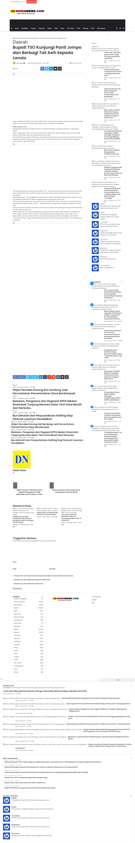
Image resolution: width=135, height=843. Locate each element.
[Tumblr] (45, 377)
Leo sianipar (104, 222)
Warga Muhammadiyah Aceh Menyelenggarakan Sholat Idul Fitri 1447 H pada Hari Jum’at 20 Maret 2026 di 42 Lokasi (106, 730)
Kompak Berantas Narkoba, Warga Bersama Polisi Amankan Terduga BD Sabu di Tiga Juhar (113, 354)
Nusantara (17, 635)
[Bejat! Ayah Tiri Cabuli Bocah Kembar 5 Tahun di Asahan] (47, 510)
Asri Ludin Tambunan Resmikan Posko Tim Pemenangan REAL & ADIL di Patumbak (71, 517)
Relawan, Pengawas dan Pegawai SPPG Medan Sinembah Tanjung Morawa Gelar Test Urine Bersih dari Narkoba (47, 404)
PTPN (78, 28)
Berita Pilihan (18, 605)
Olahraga (85, 28)
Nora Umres (104, 239)
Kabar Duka (17, 623)
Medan (16, 629)
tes (107, 35)
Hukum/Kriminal (19, 617)
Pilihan (16, 647)
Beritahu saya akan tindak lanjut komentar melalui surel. (32, 579)
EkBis (56, 28)
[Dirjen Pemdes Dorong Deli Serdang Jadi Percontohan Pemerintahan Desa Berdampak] (106, 87)
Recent (94, 43)
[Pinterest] (49, 377)
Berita (17, 28)
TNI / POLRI (70, 28)
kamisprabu (103, 248)
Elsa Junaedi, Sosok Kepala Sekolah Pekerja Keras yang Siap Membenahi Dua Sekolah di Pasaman (113, 294)
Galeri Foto (17, 614)
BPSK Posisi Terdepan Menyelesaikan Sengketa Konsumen (112, 152)
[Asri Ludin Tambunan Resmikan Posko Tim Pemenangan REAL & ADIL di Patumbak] (72, 512)
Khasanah (42, 28)
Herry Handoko (105, 265)
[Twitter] (47, 69)
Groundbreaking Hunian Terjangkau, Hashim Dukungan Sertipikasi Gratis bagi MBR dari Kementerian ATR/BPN (113, 135)
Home (16, 38)
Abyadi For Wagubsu (20, 598)
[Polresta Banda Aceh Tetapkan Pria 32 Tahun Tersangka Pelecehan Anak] (106, 68)
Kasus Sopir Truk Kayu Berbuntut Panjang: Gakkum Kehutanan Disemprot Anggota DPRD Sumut (112, 114)
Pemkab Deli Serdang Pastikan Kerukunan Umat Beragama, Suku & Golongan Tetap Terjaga (23, 519)
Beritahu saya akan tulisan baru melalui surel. (28, 583)
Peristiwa (17, 644)
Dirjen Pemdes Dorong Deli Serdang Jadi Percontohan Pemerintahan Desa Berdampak (44, 391)
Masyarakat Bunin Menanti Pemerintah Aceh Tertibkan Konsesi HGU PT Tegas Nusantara (99, 724)
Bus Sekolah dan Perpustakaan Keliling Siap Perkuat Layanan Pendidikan (43, 417)
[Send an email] (24, 63)
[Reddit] (54, 377)
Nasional (16, 632)
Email (14, 569)
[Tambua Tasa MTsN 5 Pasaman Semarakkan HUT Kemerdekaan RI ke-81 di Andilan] (106, 411)
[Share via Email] (55, 69)
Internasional (101, 28)
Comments (95, 46)
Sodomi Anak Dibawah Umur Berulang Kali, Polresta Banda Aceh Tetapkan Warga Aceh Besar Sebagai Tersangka (112, 193)
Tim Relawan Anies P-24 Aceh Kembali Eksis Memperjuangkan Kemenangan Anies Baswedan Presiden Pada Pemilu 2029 (112, 437)
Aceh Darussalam (19, 602)
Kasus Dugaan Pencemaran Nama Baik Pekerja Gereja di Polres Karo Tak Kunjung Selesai (98, 704)
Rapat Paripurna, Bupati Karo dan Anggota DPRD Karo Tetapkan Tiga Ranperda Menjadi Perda (98, 710)
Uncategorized (18, 666)
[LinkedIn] (51, 69)
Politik (16, 650)
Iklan (93, 603)
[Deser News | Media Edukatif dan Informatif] (28, 11)
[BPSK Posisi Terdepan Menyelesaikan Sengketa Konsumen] (106, 148)
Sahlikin (102, 204)
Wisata (49, 28)
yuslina (102, 212)
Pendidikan (24, 28)
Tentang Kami (96, 596)
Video (15, 669)
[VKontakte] (58, 377)
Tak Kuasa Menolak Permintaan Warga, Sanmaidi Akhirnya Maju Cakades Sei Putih (45, 691)
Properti (33, 28)
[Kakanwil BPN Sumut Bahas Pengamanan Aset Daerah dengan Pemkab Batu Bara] (31, 698)
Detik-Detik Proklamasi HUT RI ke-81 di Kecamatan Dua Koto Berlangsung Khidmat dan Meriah (112, 334)
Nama (15, 562)
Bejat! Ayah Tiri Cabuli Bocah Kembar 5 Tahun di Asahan (47, 513)
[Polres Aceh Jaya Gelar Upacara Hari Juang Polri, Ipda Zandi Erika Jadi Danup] (106, 50)
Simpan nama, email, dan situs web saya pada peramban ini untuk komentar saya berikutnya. (44, 575)
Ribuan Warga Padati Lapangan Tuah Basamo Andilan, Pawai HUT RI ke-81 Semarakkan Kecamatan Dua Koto (113, 315)
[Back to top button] (0, 677)
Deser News (19, 63)
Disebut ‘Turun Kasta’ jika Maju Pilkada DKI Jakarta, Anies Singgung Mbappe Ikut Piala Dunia (99, 717)
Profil (92, 28)
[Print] (60, 69)
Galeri (62, 28)
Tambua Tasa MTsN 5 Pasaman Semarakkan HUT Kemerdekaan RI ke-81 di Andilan (113, 416)
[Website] (13, 473)
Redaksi (94, 600)
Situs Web (52, 569)
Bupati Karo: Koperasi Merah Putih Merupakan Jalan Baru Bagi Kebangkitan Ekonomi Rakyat (98, 738)
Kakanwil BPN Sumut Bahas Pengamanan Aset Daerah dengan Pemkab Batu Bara (90, 698)
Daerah (20, 38)
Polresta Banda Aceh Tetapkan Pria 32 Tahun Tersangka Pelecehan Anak (112, 73)
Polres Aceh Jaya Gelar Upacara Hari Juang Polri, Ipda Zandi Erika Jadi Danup (112, 55)
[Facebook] (42, 69)
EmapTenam (104, 231)
